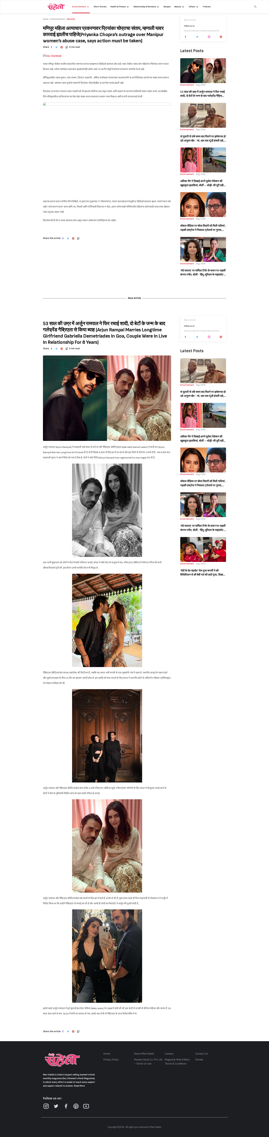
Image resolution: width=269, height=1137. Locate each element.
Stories (199, 1060)
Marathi (71, 19)
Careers (169, 1054)
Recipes (167, 6)
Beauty (178, 6)
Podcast (207, 6)
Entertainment (79, 6)
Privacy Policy (111, 1060)
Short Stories (100, 6)
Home (106, 1054)
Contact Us (201, 1054)
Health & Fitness (118, 6)
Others (192, 6)
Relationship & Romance (145, 6)
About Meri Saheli (144, 1054)
